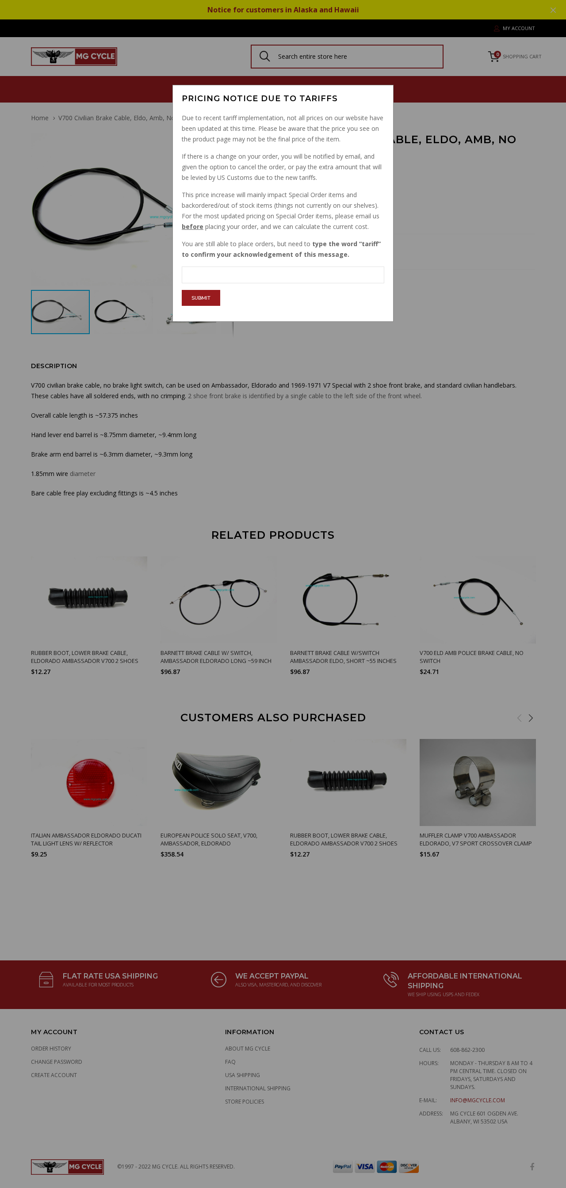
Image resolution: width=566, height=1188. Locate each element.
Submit (200, 298)
